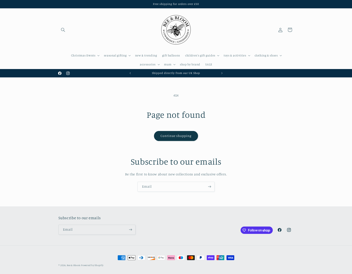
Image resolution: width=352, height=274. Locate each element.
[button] (63, 29)
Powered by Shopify (92, 265)
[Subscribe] (209, 187)
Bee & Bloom (73, 265)
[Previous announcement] (130, 73)
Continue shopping (176, 136)
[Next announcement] (221, 73)
